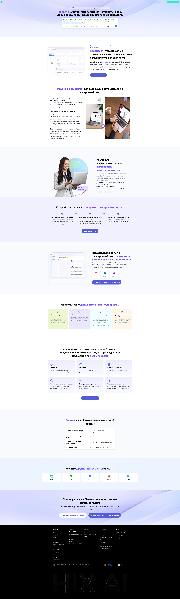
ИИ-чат (54, 532)
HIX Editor (90, 479)
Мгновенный (106, 26)
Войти (163, 2)
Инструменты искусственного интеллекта (75, 542)
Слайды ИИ (55, 542)
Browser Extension (109, 479)
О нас (101, 532)
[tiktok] (119, 538)
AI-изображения (57, 535)
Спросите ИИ (56, 557)
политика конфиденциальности (105, 543)
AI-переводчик (56, 559)
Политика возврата (105, 548)
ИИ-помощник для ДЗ (58, 555)
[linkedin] (122, 535)
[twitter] (119, 535)
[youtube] (124, 535)
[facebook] (117, 535)
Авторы (102, 535)
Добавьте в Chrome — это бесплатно (108, 282)
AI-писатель (56, 547)
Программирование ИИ (58, 544)
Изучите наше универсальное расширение (106, 515)
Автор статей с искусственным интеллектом (56, 551)
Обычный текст (94, 26)
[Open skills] (69, 26)
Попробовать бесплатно (173, 1)
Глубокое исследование (59, 539)
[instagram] (117, 538)
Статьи (86, 536)
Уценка (83, 26)
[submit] (116, 26)
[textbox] (90, 21)
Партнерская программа (106, 539)
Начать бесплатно (98, 75)
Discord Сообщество (105, 551)
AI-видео (55, 537)
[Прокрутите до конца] (100, 26)
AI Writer (71, 479)
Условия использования (106, 546)
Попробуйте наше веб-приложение (73, 515)
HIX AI (51, 479)
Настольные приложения (75, 536)
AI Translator (128, 479)
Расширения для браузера (75, 534)
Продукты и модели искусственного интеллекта (91, 533)
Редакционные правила (106, 537)
